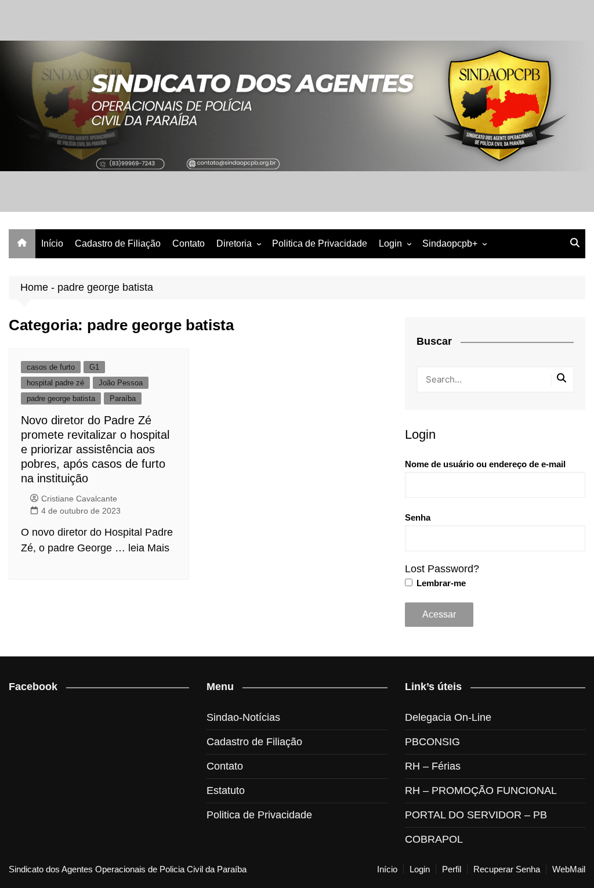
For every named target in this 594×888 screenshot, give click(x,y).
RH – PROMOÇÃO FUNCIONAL (481, 790)
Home (34, 287)
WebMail (568, 869)
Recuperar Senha (506, 869)
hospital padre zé (55, 382)
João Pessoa (121, 382)
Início (52, 243)
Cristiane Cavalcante (79, 498)
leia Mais (148, 548)
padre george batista (61, 398)
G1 (94, 367)
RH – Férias (433, 766)
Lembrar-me (440, 583)
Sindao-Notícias (243, 717)
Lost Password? (442, 569)
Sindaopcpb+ (449, 243)
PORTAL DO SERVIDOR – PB (476, 815)
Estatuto (226, 790)
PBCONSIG (432, 742)
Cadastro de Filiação (118, 243)
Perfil (451, 869)
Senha (417, 517)
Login (390, 243)
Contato (188, 243)
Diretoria (234, 243)
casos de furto (51, 367)
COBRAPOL (434, 839)
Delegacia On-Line (448, 717)
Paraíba (123, 398)
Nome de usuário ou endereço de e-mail (485, 464)
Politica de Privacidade (319, 243)
